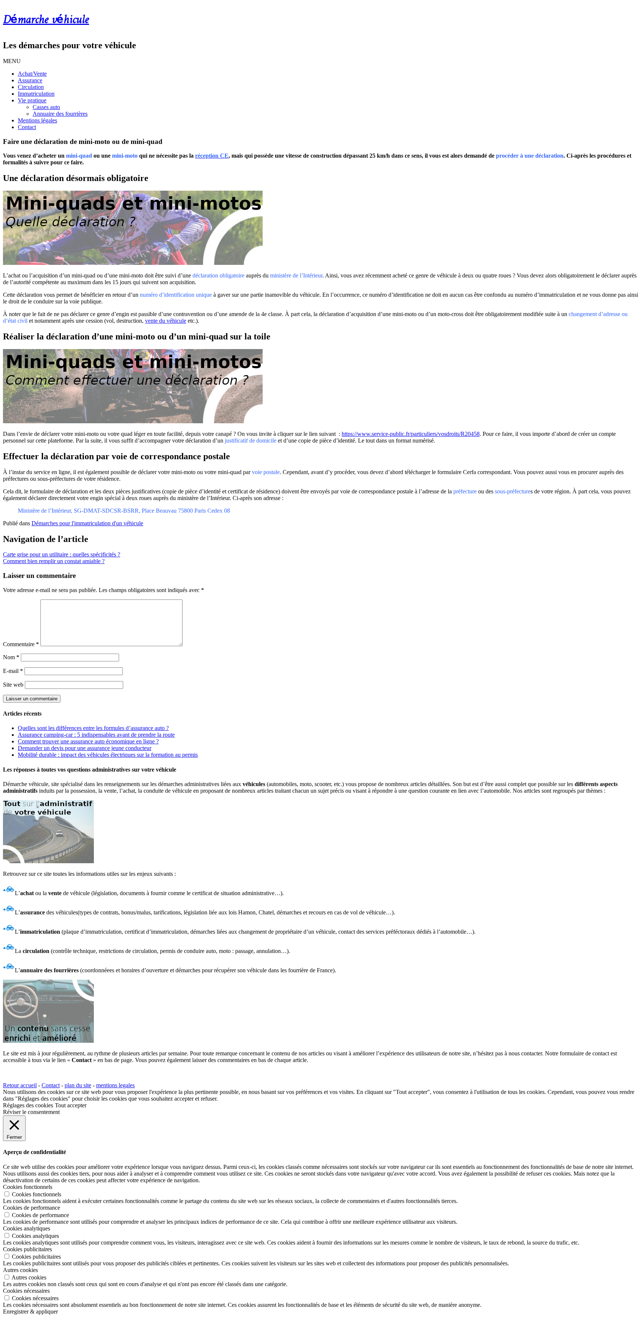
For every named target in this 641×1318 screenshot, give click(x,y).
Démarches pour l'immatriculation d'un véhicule (87, 523)
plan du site (78, 1085)
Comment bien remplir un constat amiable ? (54, 561)
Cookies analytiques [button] (26, 1228)
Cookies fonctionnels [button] (27, 1187)
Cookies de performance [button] (31, 1207)
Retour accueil (20, 1085)
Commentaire (21, 644)
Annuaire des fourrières (60, 114)
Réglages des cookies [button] (28, 1105)
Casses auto (46, 107)
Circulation (31, 87)
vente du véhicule (165, 321)
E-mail (13, 671)
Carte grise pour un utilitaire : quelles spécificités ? (61, 554)
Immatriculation (36, 94)
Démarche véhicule (46, 20)
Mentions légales (37, 120)
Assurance (30, 80)
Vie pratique (32, 100)
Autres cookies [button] (20, 1270)
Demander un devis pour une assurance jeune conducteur (84, 748)
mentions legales (115, 1085)
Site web (13, 684)
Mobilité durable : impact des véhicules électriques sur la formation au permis (108, 755)
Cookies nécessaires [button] (26, 1291)
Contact (27, 127)
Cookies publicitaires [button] (27, 1249)
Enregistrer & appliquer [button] (30, 1311)
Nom (11, 657)
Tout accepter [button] (70, 1105)
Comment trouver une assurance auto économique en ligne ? (88, 741)
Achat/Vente (32, 73)
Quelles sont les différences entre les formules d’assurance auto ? (93, 728)
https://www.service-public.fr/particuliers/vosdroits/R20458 (411, 434)
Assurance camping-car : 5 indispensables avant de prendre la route (96, 735)
